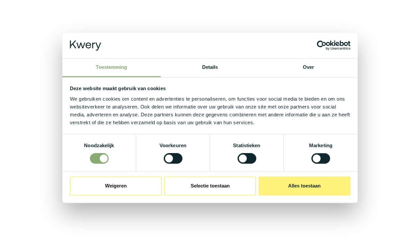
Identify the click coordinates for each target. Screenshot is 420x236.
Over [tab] (308, 67)
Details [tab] (210, 67)
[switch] (173, 158)
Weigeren (116, 185)
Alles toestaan (304, 185)
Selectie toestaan (210, 185)
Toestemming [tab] (111, 67)
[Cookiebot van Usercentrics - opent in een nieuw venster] (321, 45)
